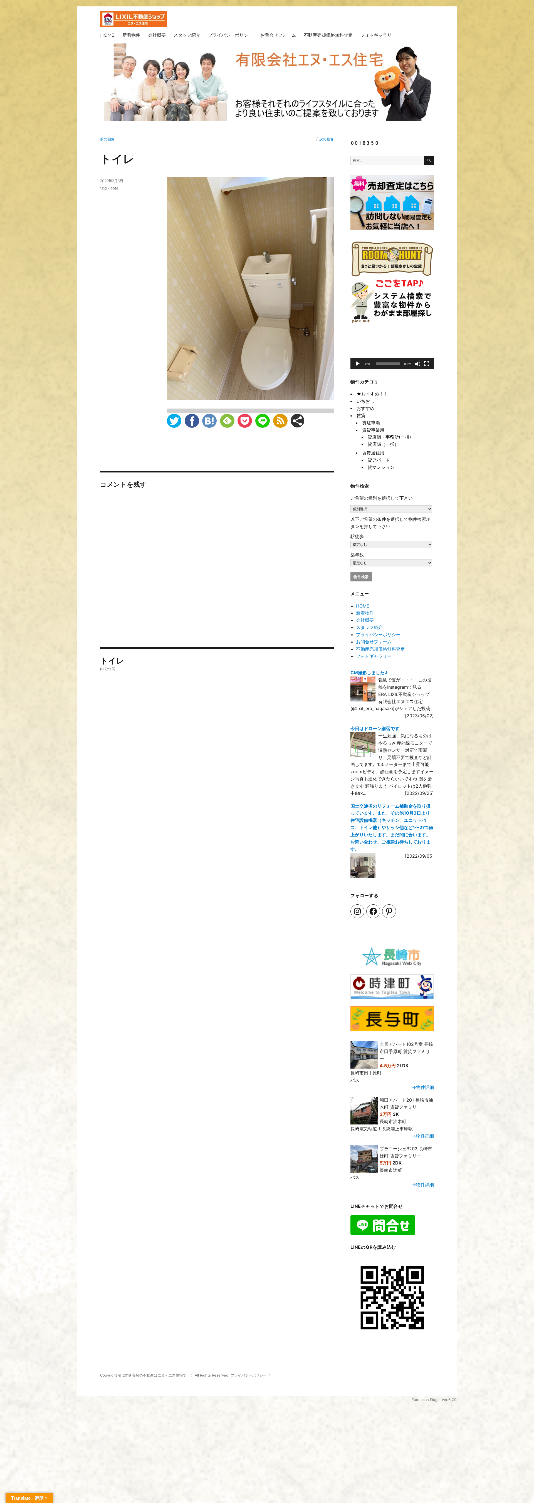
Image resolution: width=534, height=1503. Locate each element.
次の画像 (326, 139)
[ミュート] (418, 364)
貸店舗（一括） (383, 444)
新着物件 (131, 35)
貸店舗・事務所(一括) (389, 437)
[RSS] (280, 421)
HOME (107, 35)
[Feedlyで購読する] (227, 421)
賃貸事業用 (373, 430)
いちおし (365, 401)
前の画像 (107, 139)
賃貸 (361, 415)
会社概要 (157, 35)
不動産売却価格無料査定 (328, 35)
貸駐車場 (371, 422)
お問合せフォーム (278, 35)
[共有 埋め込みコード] (297, 420)
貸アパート (379, 460)
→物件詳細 (423, 1087)
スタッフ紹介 (187, 35)
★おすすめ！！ (372, 394)
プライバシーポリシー (230, 35)
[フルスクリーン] (427, 364)
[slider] (388, 363)
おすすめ (365, 408)
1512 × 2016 (109, 188)
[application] (392, 350)
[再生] (358, 364)
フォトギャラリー (378, 35)
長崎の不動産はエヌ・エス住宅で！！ (163, 1375)
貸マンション (381, 467)
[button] (392, 351)
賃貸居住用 (373, 453)
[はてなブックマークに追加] (209, 421)
